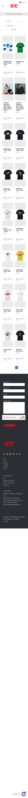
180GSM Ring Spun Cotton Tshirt (8, 63)
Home (4, 468)
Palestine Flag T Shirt (7, 270)
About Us (5, 464)
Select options (6, 73)
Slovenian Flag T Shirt (7, 189)
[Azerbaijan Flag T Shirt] (20, 256)
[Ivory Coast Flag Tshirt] (20, 295)
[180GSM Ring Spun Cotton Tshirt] (7, 47)
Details (10, 72)
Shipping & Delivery (8, 480)
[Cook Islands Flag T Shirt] (20, 134)
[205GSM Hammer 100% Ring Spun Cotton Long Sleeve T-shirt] (20, 89)
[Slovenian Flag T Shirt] (7, 174)
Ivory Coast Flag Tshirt (19, 310)
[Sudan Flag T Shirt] (7, 335)
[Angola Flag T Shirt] (20, 47)
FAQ (4, 478)
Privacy (5, 461)
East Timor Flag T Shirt (7, 310)
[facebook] (4, 454)
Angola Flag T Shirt (20, 62)
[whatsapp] (16, 454)
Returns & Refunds (8, 483)
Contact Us (6, 485)
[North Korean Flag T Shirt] (7, 214)
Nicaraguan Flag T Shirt (7, 149)
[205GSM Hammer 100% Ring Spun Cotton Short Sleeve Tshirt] (7, 89)
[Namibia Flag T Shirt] (20, 335)
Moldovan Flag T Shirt (19, 189)
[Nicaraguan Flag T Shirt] (7, 134)
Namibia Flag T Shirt (19, 350)
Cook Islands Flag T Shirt (20, 149)
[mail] (19, 454)
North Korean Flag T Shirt (7, 230)
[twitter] (7, 454)
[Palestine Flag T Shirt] (7, 256)
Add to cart (18, 73)
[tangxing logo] (14, 1)
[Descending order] (22, 21)
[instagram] (10, 454)
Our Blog (5, 466)
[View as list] (15, 29)
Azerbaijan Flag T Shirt (19, 270)
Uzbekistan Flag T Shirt (19, 229)
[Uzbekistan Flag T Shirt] (20, 214)
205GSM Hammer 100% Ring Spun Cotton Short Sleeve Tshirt (8, 106)
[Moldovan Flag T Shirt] (20, 174)
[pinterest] (13, 454)
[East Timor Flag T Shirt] (7, 295)
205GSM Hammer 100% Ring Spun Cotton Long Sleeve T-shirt (20, 106)
